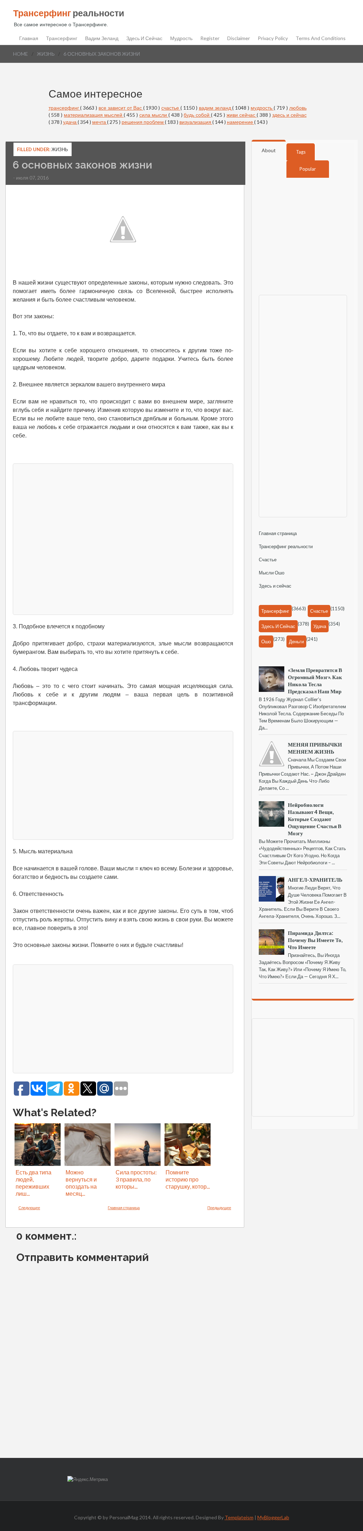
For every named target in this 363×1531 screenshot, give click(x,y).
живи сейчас (242, 115)
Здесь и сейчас (144, 38)
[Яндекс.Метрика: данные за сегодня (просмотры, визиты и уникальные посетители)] (87, 1479)
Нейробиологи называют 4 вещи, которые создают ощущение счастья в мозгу (314, 819)
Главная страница (124, 1207)
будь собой (197, 115)
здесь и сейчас (289, 115)
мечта (99, 122)
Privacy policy (273, 38)
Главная (28, 38)
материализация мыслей (94, 115)
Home (20, 54)
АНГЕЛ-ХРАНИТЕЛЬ (315, 879)
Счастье (268, 559)
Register (209, 38)
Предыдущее (219, 1207)
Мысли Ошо (271, 572)
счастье (170, 108)
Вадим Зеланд (101, 38)
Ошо (266, 641)
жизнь (46, 54)
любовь (298, 108)
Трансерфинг (61, 38)
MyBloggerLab (273, 1517)
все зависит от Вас (121, 108)
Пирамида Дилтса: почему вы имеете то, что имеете (315, 940)
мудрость (262, 108)
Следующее (29, 1207)
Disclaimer (238, 38)
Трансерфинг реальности (286, 546)
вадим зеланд (216, 108)
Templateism (239, 1517)
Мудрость (181, 38)
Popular (308, 169)
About (269, 150)
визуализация (195, 122)
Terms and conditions (321, 38)
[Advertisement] (123, 538)
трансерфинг (64, 108)
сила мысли (153, 115)
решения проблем (143, 122)
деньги (296, 641)
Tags (301, 152)
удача (70, 122)
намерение (240, 122)
